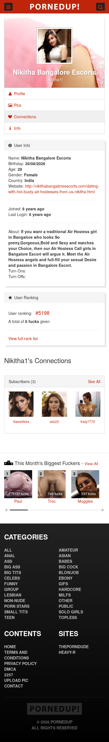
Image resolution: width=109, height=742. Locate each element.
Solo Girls (71, 611)
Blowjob (69, 572)
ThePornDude (74, 646)
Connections (24, 116)
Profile (19, 93)
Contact (13, 686)
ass (8, 561)
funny (11, 583)
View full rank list (23, 338)
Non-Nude (14, 600)
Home (10, 646)
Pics (17, 105)
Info (17, 128)
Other (65, 600)
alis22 (54, 421)
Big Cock (68, 567)
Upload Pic (16, 680)
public (66, 606)
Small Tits (16, 611)
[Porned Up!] (54, 7)
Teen (9, 617)
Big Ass (12, 567)
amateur (68, 550)
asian (65, 555)
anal (9, 555)
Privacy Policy (20, 663)
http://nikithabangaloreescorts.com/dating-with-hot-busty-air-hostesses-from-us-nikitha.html (53, 188)
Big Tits (12, 572)
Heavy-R (67, 652)
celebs (12, 578)
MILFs (65, 595)
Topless (68, 617)
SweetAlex (21, 421)
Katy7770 (87, 421)
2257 (8, 674)
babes (65, 561)
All (8, 550)
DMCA (10, 669)
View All (91, 463)
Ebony (65, 578)
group (11, 589)
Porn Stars (16, 606)
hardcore (70, 589)
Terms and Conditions (16, 655)
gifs (63, 583)
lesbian (12, 595)
